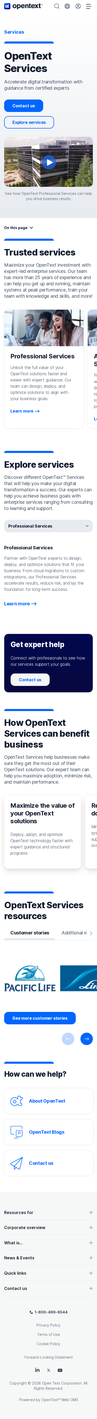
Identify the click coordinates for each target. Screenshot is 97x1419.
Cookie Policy (48, 1344)
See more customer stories (40, 1018)
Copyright (18, 1383)
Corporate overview (24, 1227)
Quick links (15, 1273)
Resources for (18, 1212)
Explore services (29, 122)
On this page (15, 227)
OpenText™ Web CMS (59, 1399)
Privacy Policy (48, 1325)
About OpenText (47, 1101)
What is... (13, 1242)
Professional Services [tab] (30, 526)
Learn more (21, 411)
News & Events (19, 1257)
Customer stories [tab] (29, 932)
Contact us (23, 105)
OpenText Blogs (46, 1132)
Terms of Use (48, 1334)
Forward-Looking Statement (49, 1357)
